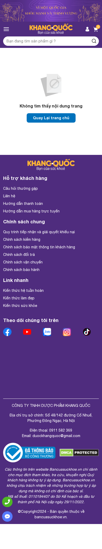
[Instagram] (68, 332)
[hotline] (7, 502)
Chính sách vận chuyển (23, 262)
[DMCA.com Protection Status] (79, 453)
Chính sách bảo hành (21, 270)
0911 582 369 (60, 430)
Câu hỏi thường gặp (20, 188)
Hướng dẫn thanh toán (23, 203)
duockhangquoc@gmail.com (56, 436)
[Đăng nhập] (87, 29)
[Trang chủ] (51, 29)
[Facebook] (8, 332)
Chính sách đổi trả (19, 255)
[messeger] (7, 516)
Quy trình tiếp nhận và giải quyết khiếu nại (39, 232)
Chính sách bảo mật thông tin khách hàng (39, 247)
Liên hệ (9, 196)
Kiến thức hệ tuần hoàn (23, 290)
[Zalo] (48, 332)
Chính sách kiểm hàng (21, 239)
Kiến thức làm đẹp (19, 298)
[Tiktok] (88, 332)
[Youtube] (28, 332)
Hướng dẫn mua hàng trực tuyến (31, 211)
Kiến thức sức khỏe (20, 306)
